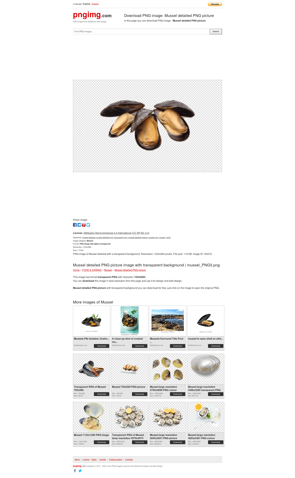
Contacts (129, 459)
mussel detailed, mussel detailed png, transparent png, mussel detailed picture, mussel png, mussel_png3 (126, 237)
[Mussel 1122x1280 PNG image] (91, 417)
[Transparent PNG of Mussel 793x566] (91, 369)
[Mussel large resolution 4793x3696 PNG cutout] (167, 369)
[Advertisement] (147, 58)
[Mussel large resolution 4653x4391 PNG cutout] (205, 417)
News (94, 459)
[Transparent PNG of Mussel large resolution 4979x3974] (129, 417)
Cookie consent (115, 459)
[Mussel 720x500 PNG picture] (129, 369)
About (77, 459)
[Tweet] (88, 225)
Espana (95, 3)
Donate (103, 459)
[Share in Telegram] (79, 225)
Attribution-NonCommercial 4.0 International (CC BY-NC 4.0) (116, 233)
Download (101, 346)
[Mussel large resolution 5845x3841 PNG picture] (167, 417)
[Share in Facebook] (75, 225)
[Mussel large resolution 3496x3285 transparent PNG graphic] (205, 369)
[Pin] (84, 225)
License (86, 459)
